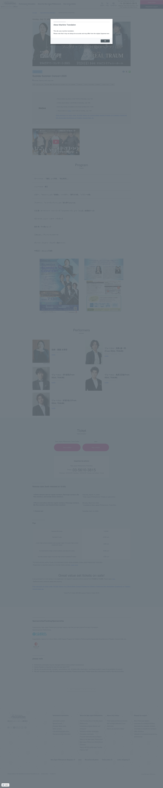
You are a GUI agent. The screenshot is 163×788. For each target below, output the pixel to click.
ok (105, 41)
